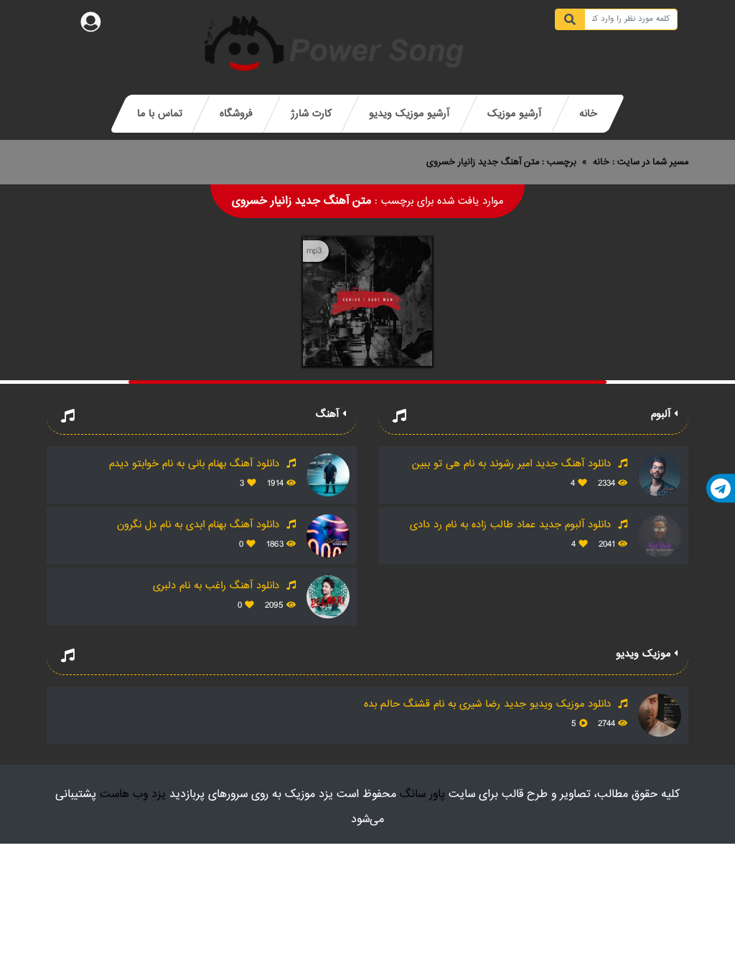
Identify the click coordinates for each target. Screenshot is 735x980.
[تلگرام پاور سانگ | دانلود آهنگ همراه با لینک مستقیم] (720, 488)
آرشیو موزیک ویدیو (409, 114)
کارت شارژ (311, 114)
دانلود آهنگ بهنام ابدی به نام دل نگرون (200, 525)
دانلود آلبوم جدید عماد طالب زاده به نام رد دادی (512, 525)
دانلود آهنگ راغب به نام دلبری (218, 586)
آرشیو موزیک (514, 114)
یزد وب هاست (133, 794)
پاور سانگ (422, 794)
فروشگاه (236, 114)
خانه (588, 114)
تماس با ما (159, 114)
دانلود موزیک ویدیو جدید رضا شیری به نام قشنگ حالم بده (489, 704)
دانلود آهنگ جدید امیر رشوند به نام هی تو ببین (513, 464)
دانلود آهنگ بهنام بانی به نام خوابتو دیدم (196, 464)
